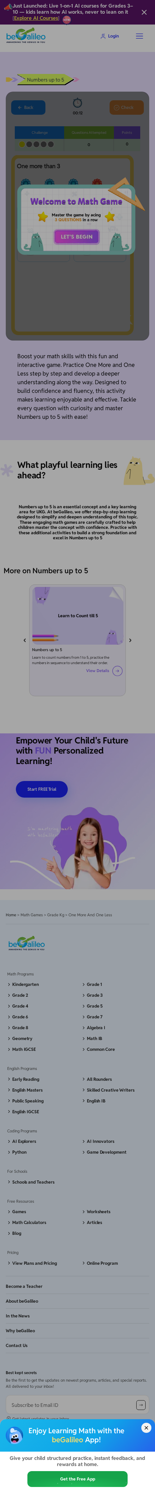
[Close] (146, 1428)
